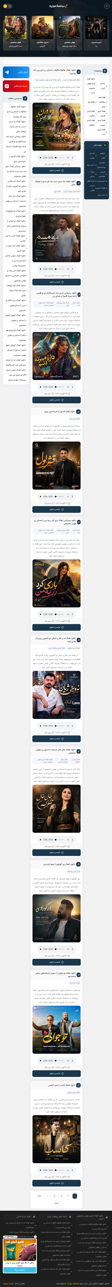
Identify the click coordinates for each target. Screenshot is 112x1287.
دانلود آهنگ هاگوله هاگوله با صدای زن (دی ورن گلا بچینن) (16, 111)
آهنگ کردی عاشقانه (91, 123)
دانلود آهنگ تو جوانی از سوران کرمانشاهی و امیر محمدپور (16, 226)
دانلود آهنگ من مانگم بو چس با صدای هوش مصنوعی (16, 305)
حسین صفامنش (101, 174)
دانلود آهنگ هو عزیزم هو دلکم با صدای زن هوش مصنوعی (16, 335)
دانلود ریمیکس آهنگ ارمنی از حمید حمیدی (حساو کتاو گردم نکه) (21, 1234)
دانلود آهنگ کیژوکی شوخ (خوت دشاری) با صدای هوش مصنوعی (16, 350)
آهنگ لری (91, 102)
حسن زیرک (90, 165)
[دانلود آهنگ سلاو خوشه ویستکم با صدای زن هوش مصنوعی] (96, 27)
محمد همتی (92, 188)
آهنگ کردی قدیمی (101, 113)
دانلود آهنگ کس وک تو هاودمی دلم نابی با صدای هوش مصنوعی (15, 275)
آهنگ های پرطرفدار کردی (101, 102)
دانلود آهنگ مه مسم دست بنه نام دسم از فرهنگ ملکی (17, 126)
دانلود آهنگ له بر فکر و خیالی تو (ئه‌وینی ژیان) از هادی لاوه (16, 186)
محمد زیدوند (8, 1283)
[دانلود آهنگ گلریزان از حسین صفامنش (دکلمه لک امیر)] (69, 27)
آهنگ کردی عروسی (101, 123)
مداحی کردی (102, 86)
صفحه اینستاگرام (20, 86)
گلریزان (70, 44)
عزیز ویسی (101, 181)
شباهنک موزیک (73, 1283)
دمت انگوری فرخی (42, 44)
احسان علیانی (92, 155)
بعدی (56, 1203)
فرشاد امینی (101, 188)
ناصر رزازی (101, 195)
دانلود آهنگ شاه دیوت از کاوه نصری (16, 248)
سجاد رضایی (92, 174)
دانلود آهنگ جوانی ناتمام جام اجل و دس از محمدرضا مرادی (16, 260)
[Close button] (35, 1236)
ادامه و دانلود (54, 170)
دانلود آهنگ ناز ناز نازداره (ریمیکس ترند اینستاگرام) (16, 362)
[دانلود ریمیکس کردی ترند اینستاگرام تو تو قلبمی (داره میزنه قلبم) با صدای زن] (15, 27)
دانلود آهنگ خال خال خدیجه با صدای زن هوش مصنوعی (15, 201)
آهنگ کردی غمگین (91, 113)
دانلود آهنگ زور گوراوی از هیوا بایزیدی (16, 213)
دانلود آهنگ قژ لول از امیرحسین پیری (17, 159)
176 (39, 1196)
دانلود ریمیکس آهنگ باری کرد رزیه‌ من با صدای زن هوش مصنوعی (15, 171)
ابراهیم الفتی (102, 155)
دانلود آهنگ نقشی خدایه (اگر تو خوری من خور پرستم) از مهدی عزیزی (16, 375)
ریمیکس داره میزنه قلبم (15, 44)
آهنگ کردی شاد (101, 132)
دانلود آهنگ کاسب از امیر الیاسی (15, 238)
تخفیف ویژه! (20, 1270)
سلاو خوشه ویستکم (96, 44)
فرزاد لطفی (90, 181)
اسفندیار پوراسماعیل (101, 165)
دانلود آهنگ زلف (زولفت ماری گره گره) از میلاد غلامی (16, 290)
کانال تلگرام (22, 72)
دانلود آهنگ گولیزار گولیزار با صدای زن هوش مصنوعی (15, 320)
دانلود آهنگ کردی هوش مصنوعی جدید (91, 86)
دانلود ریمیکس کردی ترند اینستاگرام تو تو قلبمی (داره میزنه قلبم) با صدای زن (16, 144)
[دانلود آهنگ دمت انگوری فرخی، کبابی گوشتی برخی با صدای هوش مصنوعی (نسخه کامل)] (43, 27)
